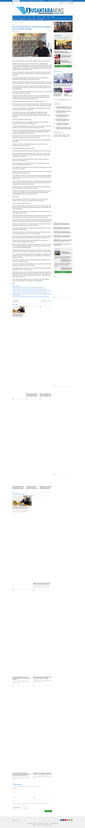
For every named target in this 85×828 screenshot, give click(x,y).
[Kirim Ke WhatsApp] (51, 301)
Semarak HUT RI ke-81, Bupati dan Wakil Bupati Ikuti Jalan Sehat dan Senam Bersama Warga (63, 85)
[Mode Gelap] (72, 3)
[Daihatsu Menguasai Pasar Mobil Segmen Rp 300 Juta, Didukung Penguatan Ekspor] (63, 257)
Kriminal (43, 16)
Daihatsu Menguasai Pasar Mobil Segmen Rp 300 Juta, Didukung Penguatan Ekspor (66, 261)
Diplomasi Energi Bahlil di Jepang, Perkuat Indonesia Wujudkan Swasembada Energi (62, 228)
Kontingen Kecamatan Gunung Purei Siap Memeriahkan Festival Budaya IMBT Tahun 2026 (58, 94)
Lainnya (52, 16)
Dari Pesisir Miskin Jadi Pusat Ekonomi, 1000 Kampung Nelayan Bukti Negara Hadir (28, 287)
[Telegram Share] (49, 301)
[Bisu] (69, 31)
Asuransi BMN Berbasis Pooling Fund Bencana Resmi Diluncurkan (62, 245)
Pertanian (29, 16)
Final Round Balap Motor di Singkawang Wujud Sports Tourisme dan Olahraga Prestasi (66, 269)
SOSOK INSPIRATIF (40, 19)
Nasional (39, 16)
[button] (70, 3)
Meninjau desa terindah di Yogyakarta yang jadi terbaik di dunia (63, 112)
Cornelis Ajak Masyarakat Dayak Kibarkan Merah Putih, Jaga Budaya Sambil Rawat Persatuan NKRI (66, 56)
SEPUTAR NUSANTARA (31, 19)
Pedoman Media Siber (54, 823)
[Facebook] (61, 820)
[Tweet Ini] (44, 301)
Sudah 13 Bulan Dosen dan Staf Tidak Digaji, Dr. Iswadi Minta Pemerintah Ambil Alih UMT (64, 108)
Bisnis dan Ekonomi (17, 16)
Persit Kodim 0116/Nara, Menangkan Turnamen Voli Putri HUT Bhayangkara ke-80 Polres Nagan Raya (68, 94)
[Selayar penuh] (71, 31)
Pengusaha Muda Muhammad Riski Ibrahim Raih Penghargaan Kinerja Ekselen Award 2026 (66, 62)
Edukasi (34, 16)
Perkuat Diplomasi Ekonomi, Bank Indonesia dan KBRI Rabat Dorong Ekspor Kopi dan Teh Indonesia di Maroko (63, 240)
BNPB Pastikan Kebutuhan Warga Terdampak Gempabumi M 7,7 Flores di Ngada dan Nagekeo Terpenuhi (62, 52)
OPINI (13, 24)
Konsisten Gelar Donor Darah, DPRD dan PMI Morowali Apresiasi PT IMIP (37, 0)
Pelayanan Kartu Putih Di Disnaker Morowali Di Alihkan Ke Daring (62, 116)
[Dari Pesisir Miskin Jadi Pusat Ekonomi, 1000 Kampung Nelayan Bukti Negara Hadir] (18, 309)
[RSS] (72, 820)
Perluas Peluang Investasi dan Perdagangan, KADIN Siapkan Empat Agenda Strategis (62, 236)
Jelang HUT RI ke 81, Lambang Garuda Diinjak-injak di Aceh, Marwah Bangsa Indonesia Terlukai (30, 296)
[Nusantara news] (42, 10)
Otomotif (24, 16)
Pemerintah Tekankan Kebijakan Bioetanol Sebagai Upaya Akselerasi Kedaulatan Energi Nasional (62, 232)
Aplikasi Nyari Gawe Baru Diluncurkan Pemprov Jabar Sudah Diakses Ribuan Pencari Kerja (63, 128)
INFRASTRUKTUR (22, 19)
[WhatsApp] (69, 820)
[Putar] (55, 31)
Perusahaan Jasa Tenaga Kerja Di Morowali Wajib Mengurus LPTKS (62, 120)
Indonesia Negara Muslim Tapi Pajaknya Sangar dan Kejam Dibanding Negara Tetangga (29, 292)
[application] (63, 27)
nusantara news (17, 30)
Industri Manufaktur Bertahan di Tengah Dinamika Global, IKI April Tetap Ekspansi (61, 224)
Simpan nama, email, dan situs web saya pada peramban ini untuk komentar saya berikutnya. (30, 803)
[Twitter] (63, 820)
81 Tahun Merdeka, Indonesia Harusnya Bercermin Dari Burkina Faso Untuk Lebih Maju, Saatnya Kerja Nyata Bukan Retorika (31, 294)
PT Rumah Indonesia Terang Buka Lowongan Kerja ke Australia (62, 124)
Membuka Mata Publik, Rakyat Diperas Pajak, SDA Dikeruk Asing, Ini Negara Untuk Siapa (29, 289)
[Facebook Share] (42, 301)
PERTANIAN (15, 19)
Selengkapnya (63, 66)
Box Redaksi (29, 823)
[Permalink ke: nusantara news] (13, 31)
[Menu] (13, 3)
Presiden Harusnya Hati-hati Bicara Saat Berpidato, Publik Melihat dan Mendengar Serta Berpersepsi (31, 290)
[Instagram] (67, 820)
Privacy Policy (40, 823)
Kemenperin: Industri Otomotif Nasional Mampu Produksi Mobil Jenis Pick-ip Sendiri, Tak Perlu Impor (66, 253)
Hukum (48, 16)
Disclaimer (47, 823)
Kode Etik (35, 823)
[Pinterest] (65, 820)
